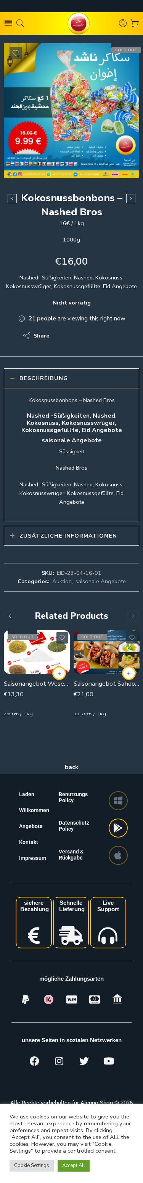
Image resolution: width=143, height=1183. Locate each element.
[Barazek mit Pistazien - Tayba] (130, 198)
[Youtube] (108, 1061)
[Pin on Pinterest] (92, 335)
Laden (26, 794)
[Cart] (134, 23)
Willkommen (34, 810)
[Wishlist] (16, 53)
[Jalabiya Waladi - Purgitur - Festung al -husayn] (12, 198)
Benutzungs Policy (73, 797)
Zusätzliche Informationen (68, 535)
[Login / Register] (123, 23)
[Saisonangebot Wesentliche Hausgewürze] (37, 652)
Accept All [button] (73, 1165)
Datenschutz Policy (74, 826)
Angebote (31, 826)
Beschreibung (43, 378)
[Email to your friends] (108, 335)
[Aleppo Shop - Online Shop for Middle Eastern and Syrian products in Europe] (71, 23)
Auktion (62, 581)
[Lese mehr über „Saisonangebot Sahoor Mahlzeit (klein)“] (129, 673)
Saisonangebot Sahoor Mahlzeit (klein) (107, 683)
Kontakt (28, 842)
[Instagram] (59, 1061)
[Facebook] (34, 1061)
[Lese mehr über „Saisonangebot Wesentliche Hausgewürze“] (59, 673)
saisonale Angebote (101, 581)
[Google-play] (118, 828)
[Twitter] (83, 1061)
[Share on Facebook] (77, 335)
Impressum (32, 858)
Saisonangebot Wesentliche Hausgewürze (37, 683)
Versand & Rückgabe (71, 855)
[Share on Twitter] (62, 335)
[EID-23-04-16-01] (71, 110)
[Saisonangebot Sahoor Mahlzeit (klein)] (107, 652)
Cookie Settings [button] (31, 1165)
